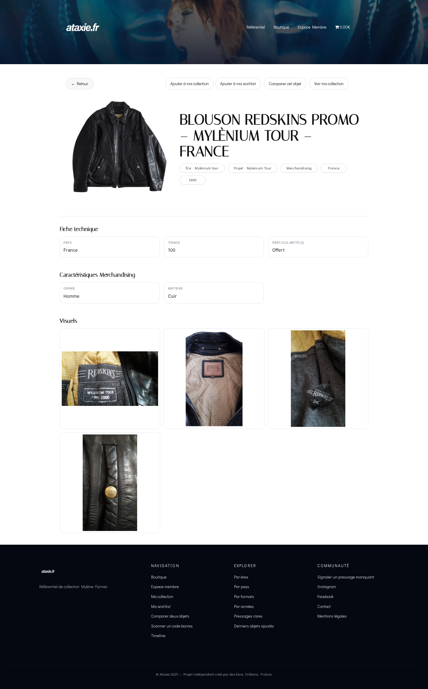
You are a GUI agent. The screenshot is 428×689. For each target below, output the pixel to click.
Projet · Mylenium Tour (252, 168)
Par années (244, 606)
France (333, 168)
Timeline (158, 635)
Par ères (241, 577)
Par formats (244, 596)
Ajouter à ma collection (189, 83)
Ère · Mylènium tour (202, 168)
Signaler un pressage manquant (345, 577)
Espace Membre (312, 27)
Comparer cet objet (285, 83)
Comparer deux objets (170, 616)
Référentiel (256, 27)
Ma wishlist (161, 606)
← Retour (79, 83)
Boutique (281, 27)
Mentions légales (332, 616)
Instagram (326, 586)
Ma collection (162, 596)
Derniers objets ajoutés (254, 626)
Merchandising (299, 168)
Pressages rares (248, 616)
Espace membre (165, 586)
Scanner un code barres (172, 626)
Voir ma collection (329, 83)
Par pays (241, 586)
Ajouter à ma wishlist (238, 83)
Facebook (325, 596)
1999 (193, 180)
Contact (324, 606)
